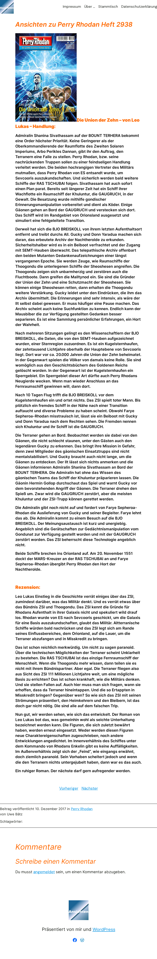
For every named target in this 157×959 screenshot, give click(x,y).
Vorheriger (68, 788)
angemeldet (44, 872)
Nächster (90, 788)
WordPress (104, 929)
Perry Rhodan (82, 809)
